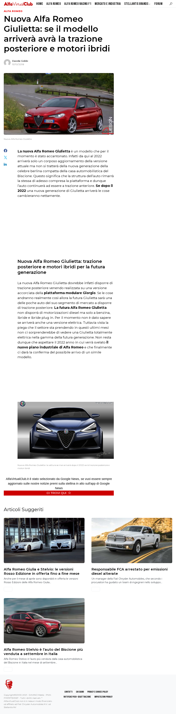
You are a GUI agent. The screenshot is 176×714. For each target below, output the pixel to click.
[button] (170, 3)
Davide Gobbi (20, 61)
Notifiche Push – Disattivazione (77, 696)
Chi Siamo (80, 691)
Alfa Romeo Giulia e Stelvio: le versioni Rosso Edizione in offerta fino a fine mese (41, 571)
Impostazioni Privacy (103, 696)
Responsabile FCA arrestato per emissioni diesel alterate (129, 571)
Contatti (68, 691)
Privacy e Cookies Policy (97, 691)
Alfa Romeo (13, 11)
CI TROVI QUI (56, 493)
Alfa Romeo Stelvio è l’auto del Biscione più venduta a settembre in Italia (43, 651)
